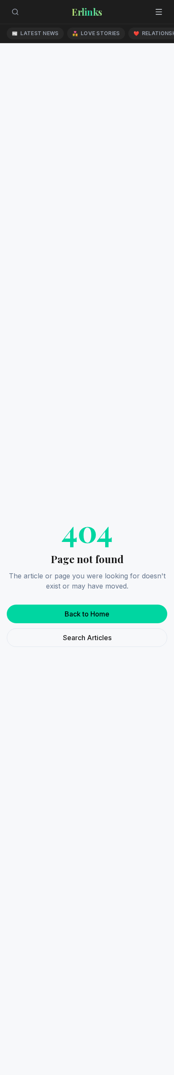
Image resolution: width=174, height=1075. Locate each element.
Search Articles (87, 637)
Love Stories (96, 33)
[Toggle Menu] (158, 11)
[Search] (15, 11)
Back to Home (87, 614)
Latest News (35, 33)
